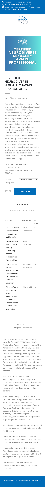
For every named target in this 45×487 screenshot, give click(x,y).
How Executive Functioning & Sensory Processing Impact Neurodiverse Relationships (12, 250)
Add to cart (25, 191)
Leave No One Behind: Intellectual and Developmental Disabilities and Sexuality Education (12, 273)
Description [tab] (23, 204)
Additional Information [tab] (22, 210)
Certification (27, 327)
